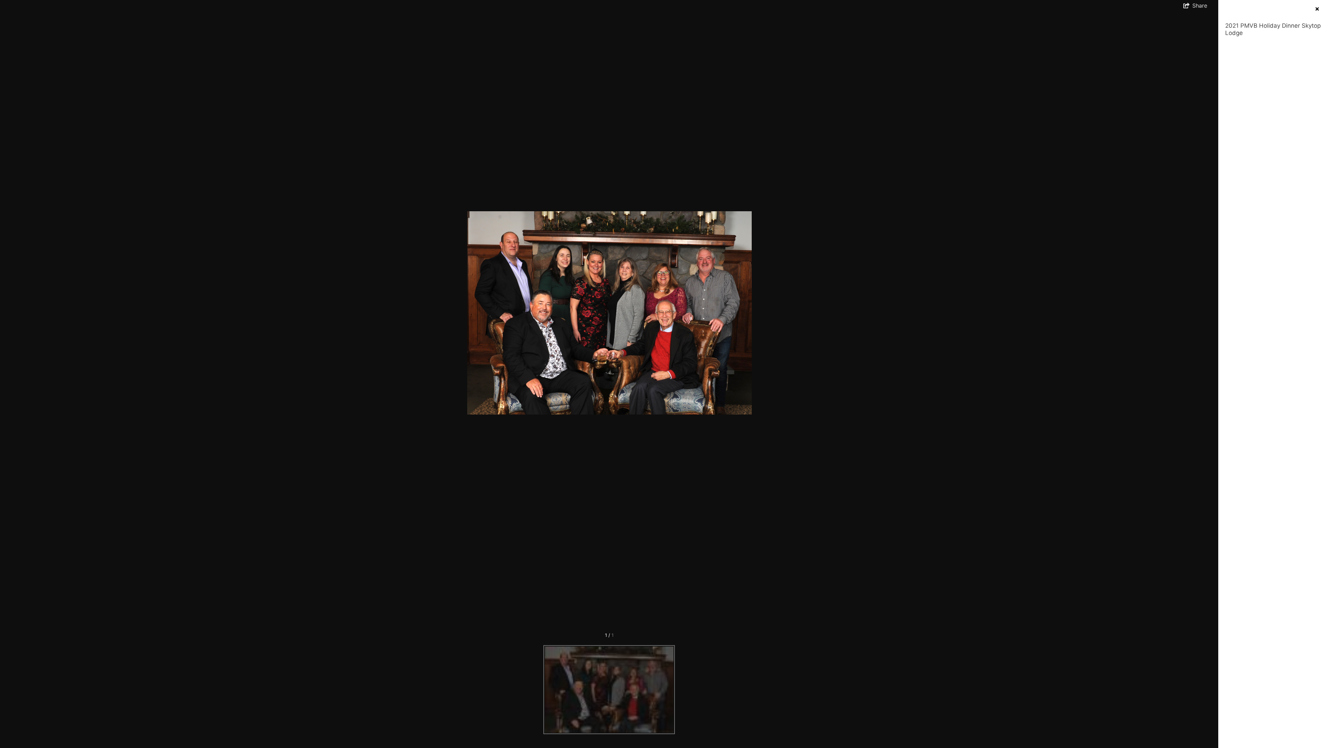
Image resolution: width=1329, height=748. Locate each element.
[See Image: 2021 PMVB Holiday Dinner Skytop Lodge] (609, 689)
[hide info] (1317, 9)
